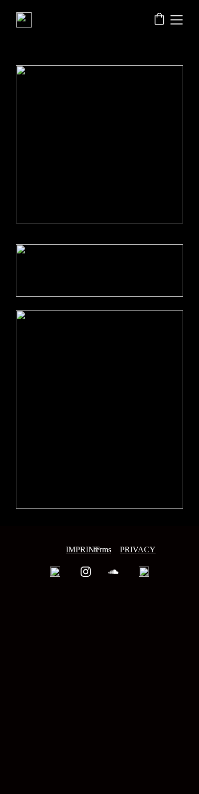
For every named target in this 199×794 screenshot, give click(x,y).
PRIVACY (138, 549)
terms (102, 549)
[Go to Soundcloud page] (113, 572)
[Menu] (176, 19)
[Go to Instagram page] (86, 572)
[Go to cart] (159, 20)
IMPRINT (83, 549)
